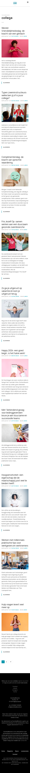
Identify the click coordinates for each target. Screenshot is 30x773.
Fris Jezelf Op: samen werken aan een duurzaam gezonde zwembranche (15, 224)
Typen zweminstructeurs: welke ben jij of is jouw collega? (14, 95)
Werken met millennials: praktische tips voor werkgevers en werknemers (15, 542)
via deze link (23, 740)
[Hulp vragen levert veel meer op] (15, 614)
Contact (15, 754)
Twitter (15, 692)
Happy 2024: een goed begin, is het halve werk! (13, 352)
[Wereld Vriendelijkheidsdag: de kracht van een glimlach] (15, 40)
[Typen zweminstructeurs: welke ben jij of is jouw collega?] (15, 105)
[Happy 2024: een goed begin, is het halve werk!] (15, 360)
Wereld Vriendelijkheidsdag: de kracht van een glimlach (13, 30)
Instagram (15, 690)
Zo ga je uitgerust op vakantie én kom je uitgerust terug (12, 291)
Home (3, 751)
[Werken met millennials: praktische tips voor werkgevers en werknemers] (15, 552)
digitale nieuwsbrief (23, 681)
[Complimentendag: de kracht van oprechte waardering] (15, 169)
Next (10, 661)
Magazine (10, 751)
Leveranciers (25, 751)
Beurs (17, 751)
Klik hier (21, 724)
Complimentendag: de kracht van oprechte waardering (12, 159)
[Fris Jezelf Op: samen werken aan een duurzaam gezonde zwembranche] (15, 234)
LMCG (25, 36)
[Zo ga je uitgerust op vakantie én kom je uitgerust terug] (15, 300)
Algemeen (6, 82)
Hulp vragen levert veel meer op (13, 606)
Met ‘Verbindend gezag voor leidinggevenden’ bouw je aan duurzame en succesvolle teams (14, 414)
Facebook (15, 686)
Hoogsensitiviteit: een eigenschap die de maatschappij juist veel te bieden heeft (14, 479)
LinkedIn (15, 688)
